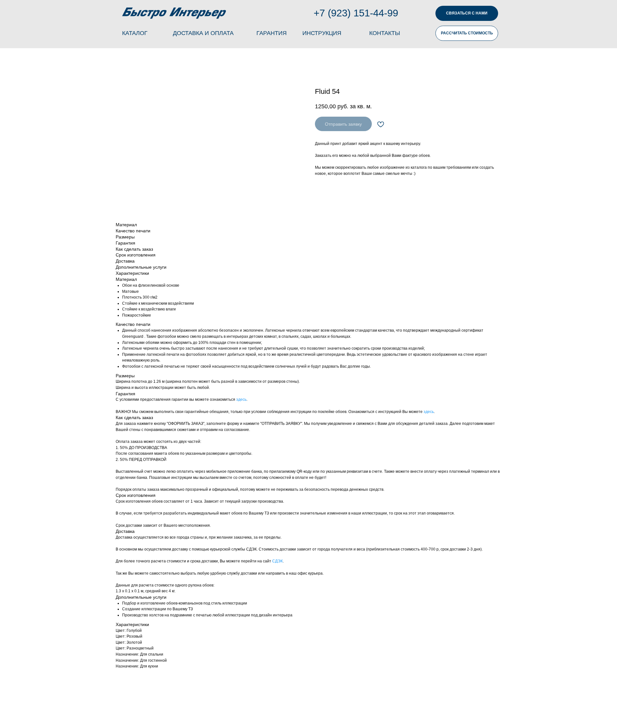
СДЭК (277, 561)
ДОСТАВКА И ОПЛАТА (203, 33)
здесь (241, 399)
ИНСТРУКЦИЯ (321, 33)
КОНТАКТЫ (384, 33)
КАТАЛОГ (135, 33)
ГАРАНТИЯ (271, 33)
